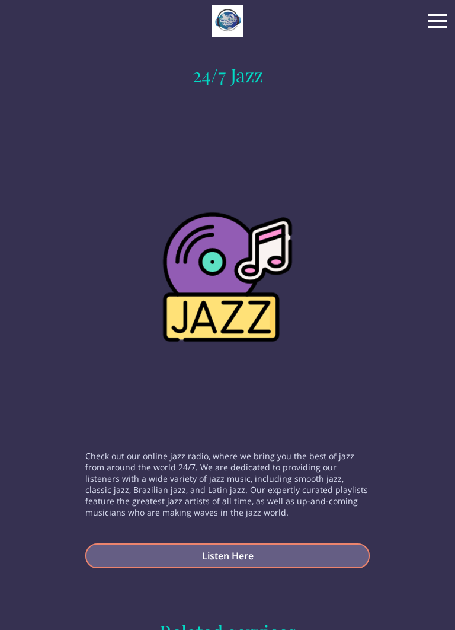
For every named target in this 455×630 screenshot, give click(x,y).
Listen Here (228, 555)
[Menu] (437, 21)
